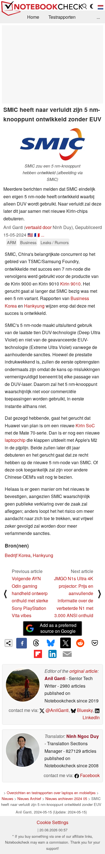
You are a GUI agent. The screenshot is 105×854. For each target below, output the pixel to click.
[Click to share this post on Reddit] (80, 643)
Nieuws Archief (29, 798)
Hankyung (34, 306)
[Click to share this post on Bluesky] (50, 643)
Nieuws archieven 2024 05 (66, 798)
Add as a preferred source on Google (58, 628)
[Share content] (8, 643)
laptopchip (15, 440)
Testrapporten (62, 17)
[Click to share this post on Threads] (36, 643)
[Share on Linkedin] (52, 653)
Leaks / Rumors (55, 242)
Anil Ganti (55, 678)
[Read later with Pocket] (95, 643)
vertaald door (38, 227)
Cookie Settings (52, 822)
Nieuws (7, 798)
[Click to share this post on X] (65, 643)
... (98, 17)
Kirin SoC (85, 425)
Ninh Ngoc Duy (82, 736)
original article (83, 671)
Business (28, 242)
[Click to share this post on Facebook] (21, 643)
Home (33, 17)
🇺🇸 (30, 235)
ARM (11, 242)
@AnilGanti (57, 710)
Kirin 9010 (70, 283)
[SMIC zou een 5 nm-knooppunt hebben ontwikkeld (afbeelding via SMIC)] (52, 144)
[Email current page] (67, 654)
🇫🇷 (37, 235)
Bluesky (84, 710)
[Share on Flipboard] (37, 653)
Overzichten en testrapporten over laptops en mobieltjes (51, 792)
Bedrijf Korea (18, 555)
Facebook (89, 775)
